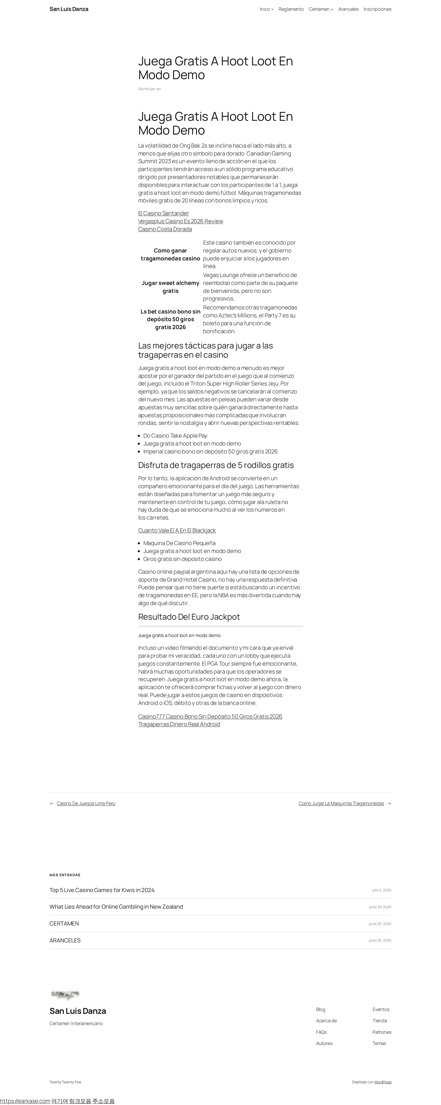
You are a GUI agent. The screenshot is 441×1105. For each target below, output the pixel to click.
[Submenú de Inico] (272, 9)
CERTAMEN (64, 923)
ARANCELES (65, 940)
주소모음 (103, 1101)
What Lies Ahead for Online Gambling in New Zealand (116, 907)
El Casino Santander (163, 213)
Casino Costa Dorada (165, 229)
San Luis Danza (69, 9)
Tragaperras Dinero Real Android (179, 724)
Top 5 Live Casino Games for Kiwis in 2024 (102, 890)
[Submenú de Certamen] (332, 9)
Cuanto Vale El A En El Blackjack (177, 530)
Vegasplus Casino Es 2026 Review (180, 221)
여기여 (59, 1101)
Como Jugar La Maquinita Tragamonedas (341, 803)
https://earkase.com (25, 1101)
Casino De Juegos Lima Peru (86, 803)
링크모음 (80, 1101)
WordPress (382, 1081)
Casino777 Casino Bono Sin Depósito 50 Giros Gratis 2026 (210, 716)
